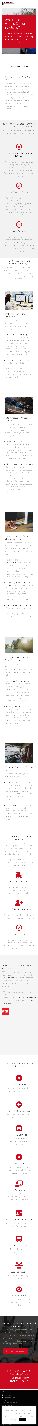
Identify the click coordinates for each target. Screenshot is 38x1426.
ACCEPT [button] (22, 1420)
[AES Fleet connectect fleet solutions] (8, 3)
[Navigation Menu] (34, 3)
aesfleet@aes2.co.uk (10, 1398)
